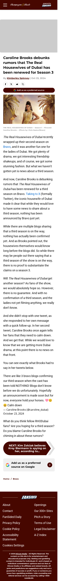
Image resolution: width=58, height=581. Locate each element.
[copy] (23, 84)
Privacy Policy (11, 523)
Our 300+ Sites (43, 511)
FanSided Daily (12, 517)
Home (6, 479)
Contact (8, 511)
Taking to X (33, 194)
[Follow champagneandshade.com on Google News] (49, 464)
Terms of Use (42, 523)
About (6, 505)
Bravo (7, 146)
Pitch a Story (42, 517)
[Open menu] (5, 5)
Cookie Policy (11, 529)
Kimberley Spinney (18, 78)
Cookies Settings (13, 545)
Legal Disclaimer (44, 529)
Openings (40, 505)
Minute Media (21, 554)
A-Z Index (40, 535)
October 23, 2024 (13, 413)
